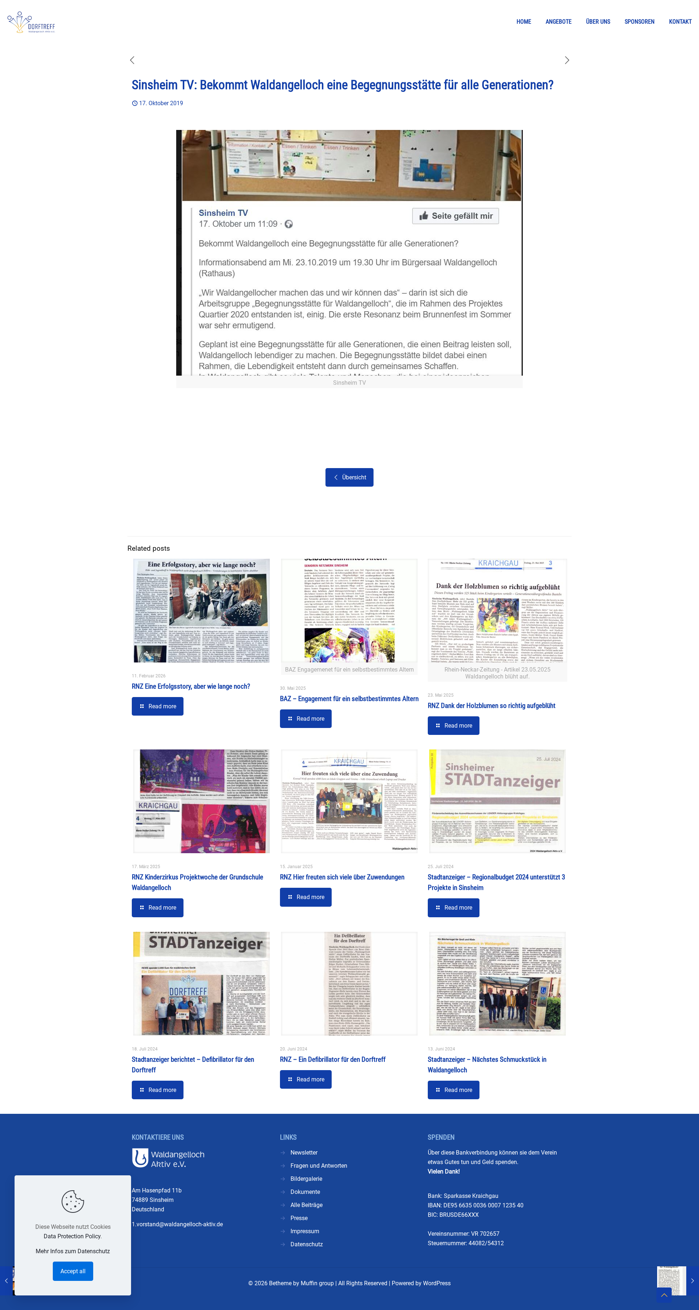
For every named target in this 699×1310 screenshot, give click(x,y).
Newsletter (304, 1152)
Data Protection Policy (72, 1236)
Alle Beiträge (307, 1205)
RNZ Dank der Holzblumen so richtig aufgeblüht (492, 705)
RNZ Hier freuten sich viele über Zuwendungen (342, 877)
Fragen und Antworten (319, 1165)
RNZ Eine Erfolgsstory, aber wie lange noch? (191, 686)
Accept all (73, 1271)
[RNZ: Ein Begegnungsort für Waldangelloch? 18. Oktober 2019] (678, 1280)
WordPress (437, 1283)
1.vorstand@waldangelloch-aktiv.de (177, 1224)
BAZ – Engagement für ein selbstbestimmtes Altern (349, 698)
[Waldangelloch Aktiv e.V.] (31, 22)
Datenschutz (307, 1244)
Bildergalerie (306, 1178)
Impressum (305, 1231)
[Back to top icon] (664, 1295)
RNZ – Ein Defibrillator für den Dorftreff (333, 1059)
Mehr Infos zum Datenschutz (73, 1251)
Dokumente (305, 1191)
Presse (299, 1218)
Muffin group (317, 1283)
